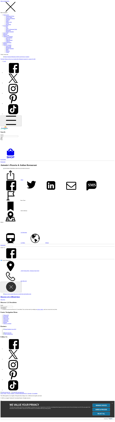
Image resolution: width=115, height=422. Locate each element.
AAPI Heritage (9, 37)
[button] (112, 403)
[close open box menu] (10, 11)
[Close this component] (11, 287)
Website (47, 242)
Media (7, 49)
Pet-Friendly (8, 24)
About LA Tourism (7, 45)
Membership (8, 47)
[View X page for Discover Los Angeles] (13, 83)
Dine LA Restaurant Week (11, 29)
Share (21, 179)
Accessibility (35, 393)
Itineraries (5, 34)
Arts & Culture (9, 17)
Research (8, 51)
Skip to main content (5, 1)
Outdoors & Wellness (10, 18)
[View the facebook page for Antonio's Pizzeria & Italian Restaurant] (10, 257)
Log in (4, 61)
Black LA (8, 39)
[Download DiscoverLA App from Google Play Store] (17, 392)
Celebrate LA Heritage (8, 36)
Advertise (29, 393)
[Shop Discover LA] (11, 158)
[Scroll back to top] (1, 400)
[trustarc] (110, 418)
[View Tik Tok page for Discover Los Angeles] (13, 113)
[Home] (4, 129)
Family (7, 20)
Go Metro (22, 242)
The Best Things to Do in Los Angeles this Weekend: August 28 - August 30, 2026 (18, 59)
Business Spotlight (10, 31)
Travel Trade (8, 46)
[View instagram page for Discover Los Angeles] (13, 93)
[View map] (10, 221)
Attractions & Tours (10, 16)
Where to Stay (6, 35)
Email (2, 305)
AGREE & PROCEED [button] (101, 409)
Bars (7, 26)
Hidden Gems (9, 22)
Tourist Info (5, 319)
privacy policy (40, 309)
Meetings (5, 43)
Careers (7, 52)
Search (2, 134)
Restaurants (8, 30)
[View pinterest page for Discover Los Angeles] (13, 103)
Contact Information (6, 260)
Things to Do (6, 14)
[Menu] (11, 121)
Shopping (8, 19)
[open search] (57, 143)
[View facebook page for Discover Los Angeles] (13, 72)
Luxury (7, 23)
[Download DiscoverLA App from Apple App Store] (5, 392)
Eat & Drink (5, 25)
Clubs (7, 28)
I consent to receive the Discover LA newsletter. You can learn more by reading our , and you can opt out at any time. (29, 309)
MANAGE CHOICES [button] (101, 405)
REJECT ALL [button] (101, 414)
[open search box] (57, 143)
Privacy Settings (10, 393)
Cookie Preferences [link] (21, 393)
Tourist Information (7, 42)
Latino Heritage (9, 40)
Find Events (5, 33)
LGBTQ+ (8, 41)
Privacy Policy (4, 393)
